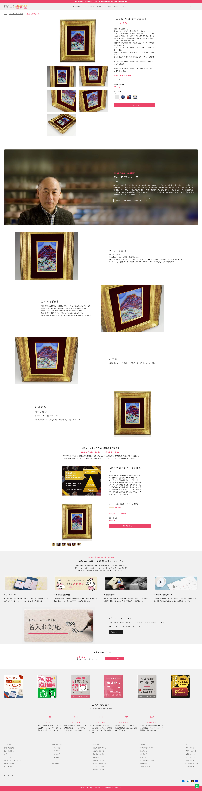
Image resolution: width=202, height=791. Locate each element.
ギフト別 (108, 6)
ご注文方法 (143, 754)
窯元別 (116, 6)
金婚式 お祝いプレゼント (101, 748)
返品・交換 (143, 763)
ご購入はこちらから (130, 526)
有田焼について (190, 754)
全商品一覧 (76, 6)
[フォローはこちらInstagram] (13, 775)
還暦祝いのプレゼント (100, 757)
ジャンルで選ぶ (89, 6)
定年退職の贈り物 (98, 760)
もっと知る (125, 6)
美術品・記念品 (9, 763)
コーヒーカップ (9, 757)
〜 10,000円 (56, 748)
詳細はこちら (115, 632)
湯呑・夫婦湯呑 (9, 751)
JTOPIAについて (190, 751)
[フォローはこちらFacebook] (4, 775)
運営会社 (118, 788)
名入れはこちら (71, 730)
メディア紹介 (189, 748)
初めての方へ (144, 751)
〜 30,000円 (56, 754)
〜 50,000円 (56, 757)
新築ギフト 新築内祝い (100, 763)
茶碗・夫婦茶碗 (9, 748)
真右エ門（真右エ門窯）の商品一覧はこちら (131, 200)
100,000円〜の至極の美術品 (16, 14)
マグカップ (7, 754)
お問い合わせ (189, 767)
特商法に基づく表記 (86, 788)
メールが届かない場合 (105, 730)
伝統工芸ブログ (190, 757)
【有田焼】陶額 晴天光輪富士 (125, 504)
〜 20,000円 (56, 751)
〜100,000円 (56, 760)
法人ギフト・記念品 (99, 767)
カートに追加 (134, 105)
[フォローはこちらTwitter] (8, 775)
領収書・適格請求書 (191, 763)
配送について (144, 757)
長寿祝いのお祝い (98, 754)
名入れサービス (9, 767)
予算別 (99, 6)
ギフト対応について (146, 748)
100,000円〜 (56, 763)
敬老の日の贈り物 (98, 770)
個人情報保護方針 (107, 788)
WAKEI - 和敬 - (190, 760)
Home (5, 14)
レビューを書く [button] (114, 658)
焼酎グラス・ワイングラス (12, 760)
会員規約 (97, 788)
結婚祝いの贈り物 (98, 751)
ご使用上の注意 (145, 767)
